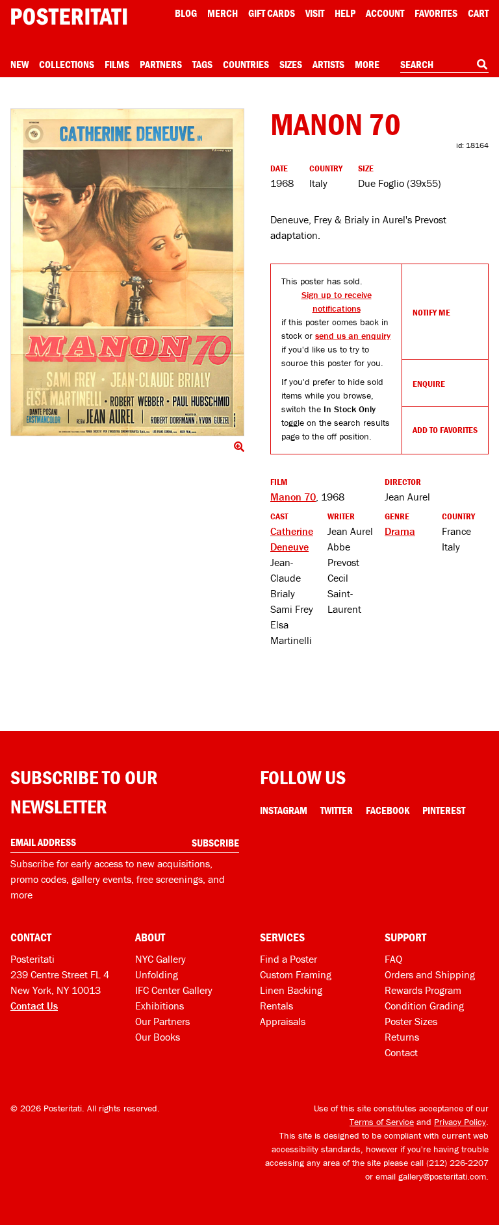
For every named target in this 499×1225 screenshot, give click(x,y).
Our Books (157, 1036)
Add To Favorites (445, 430)
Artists (328, 64)
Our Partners (162, 1021)
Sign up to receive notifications (336, 301)
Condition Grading (424, 1005)
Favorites (436, 12)
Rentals (276, 1005)
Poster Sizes (411, 1021)
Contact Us (34, 1005)
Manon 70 (293, 496)
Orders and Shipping (430, 974)
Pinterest (443, 810)
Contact (401, 1052)
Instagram (283, 810)
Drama (400, 531)
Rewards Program (423, 990)
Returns (402, 1036)
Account (385, 12)
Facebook (387, 810)
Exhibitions (159, 1005)
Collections (66, 64)
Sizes (290, 64)
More (367, 64)
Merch (222, 12)
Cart (478, 12)
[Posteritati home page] (68, 16)
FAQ (393, 958)
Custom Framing (295, 974)
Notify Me (431, 312)
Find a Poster (288, 958)
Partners (161, 64)
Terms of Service (382, 1122)
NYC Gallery (160, 958)
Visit (314, 12)
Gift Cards (271, 12)
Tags (202, 64)
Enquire (429, 384)
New (19, 64)
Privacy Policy (460, 1122)
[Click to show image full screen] (127, 272)
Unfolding (156, 974)
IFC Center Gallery (173, 990)
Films (117, 64)
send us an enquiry (352, 335)
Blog (186, 12)
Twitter (336, 810)
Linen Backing (291, 990)
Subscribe (215, 842)
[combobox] (444, 65)
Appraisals (282, 1021)
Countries (246, 64)
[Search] (482, 64)
